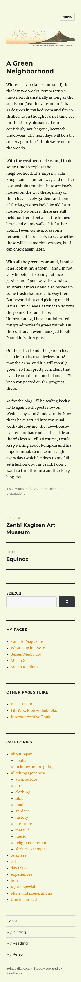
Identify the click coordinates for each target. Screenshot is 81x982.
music (20, 836)
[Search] (67, 601)
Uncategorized (24, 899)
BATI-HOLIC (22, 704)
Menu (67, 16)
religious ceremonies (33, 842)
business (18, 855)
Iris (8, 488)
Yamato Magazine (27, 641)
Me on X (18, 660)
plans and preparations (31, 893)
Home (12, 921)
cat (13, 861)
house (44, 488)
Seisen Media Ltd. (26, 654)
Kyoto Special (23, 887)
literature (23, 823)
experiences (21, 874)
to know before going (34, 766)
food (19, 804)
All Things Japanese (28, 773)
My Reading (17, 943)
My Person (15, 954)
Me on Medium (24, 667)
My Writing (16, 932)
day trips (18, 868)
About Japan (22, 754)
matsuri (22, 830)
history (21, 817)
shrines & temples (31, 849)
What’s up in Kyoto (28, 648)
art (17, 785)
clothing (22, 792)
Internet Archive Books (31, 717)
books (20, 760)
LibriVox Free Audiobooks (34, 710)
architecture (26, 779)
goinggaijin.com (18, 968)
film (19, 798)
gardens (22, 811)
